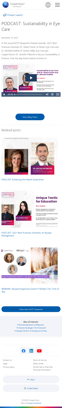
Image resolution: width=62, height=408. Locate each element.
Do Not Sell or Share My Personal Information (43, 368)
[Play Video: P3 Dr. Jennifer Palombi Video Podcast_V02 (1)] (31, 77)
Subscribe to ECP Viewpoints (31, 309)
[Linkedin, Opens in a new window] (31, 350)
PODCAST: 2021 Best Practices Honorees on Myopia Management (26, 234)
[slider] (29, 94)
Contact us (7, 360)
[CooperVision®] (14, 7)
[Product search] (4, 15)
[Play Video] (4, 94)
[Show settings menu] (52, 94)
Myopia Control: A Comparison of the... (32, 330)
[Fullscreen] (58, 94)
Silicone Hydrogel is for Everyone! (32, 327)
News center (38, 363)
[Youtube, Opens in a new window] (39, 350)
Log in (32, 379)
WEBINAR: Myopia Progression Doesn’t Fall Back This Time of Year (30, 290)
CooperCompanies (34, 403)
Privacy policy (9, 366)
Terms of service (40, 360)
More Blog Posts (30, 117)
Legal (5, 363)
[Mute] (47, 94)
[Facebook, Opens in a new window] (23, 350)
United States (48, 4)
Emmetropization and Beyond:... (32, 324)
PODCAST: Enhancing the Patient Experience (22, 179)
